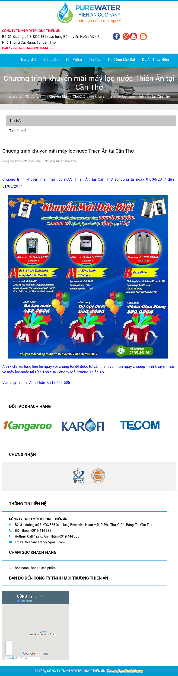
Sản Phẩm (74, 60)
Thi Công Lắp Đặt (121, 60)
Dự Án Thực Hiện (155, 60)
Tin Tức (95, 60)
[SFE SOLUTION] (125, 671)
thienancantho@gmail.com (45, 542)
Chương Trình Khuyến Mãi (47, 96)
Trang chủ (28, 60)
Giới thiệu (51, 60)
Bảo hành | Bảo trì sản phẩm (35, 568)
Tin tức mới (18, 131)
